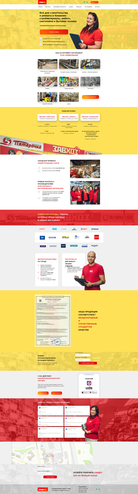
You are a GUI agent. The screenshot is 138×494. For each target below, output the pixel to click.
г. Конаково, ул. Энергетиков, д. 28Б (47, 133)
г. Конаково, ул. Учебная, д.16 (66, 118)
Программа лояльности (59, 6)
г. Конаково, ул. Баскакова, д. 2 (44, 126)
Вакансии (78, 6)
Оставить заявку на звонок (88, 363)
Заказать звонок (94, 2)
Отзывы (71, 6)
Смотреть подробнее (90, 97)
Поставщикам (88, 6)
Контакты (97, 6)
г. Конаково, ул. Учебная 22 (68, 133)
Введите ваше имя (79, 352)
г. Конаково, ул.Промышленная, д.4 (90, 118)
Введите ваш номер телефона (81, 357)
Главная (40, 6)
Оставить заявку (50, 477)
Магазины (48, 6)
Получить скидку (54, 32)
